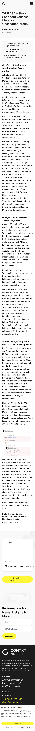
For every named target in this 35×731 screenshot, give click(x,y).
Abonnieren (9, 636)
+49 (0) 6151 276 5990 (12, 699)
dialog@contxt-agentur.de (13, 702)
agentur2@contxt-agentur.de (21, 566)
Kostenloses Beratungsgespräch (17, 579)
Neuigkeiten (7, 32)
